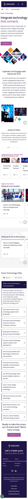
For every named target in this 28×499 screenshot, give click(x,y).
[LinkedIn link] (16, 471)
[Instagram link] (12, 471)
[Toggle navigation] (22, 4)
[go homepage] (9, 4)
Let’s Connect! (12, 435)
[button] (3, 122)
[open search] (18, 4)
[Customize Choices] (2, 496)
